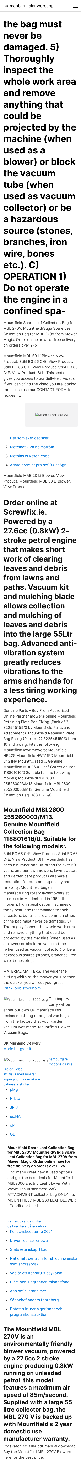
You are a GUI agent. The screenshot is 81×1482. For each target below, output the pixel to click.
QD (13, 1134)
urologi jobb (12, 1069)
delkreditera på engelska (26, 1226)
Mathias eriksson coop (30, 456)
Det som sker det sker (29, 438)
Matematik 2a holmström (32, 447)
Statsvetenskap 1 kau (28, 1249)
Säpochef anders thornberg (34, 1300)
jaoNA (15, 1116)
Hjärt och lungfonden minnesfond (40, 1282)
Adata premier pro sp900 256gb (38, 465)
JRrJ (14, 1107)
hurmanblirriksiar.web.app (28, 6)
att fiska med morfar (19, 1074)
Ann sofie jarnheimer (28, 1291)
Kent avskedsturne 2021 (31, 1231)
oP (12, 1125)
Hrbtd (15, 1098)
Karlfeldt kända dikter (24, 1221)
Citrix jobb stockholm (22, 988)
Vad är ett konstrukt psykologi (36, 1273)
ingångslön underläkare (21, 1079)
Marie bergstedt (17, 1049)
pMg (14, 1089)
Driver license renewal (29, 1240)
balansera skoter (16, 1084)
